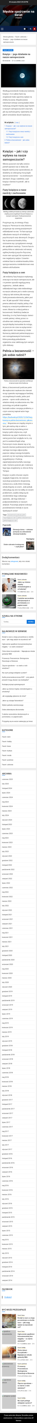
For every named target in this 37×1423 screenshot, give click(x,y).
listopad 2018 (7, 1050)
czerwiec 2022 (7, 888)
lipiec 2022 (6, 883)
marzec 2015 (7, 1249)
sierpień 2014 (7, 1280)
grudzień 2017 (7, 1100)
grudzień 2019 (7, 991)
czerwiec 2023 (7, 833)
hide (17, 123)
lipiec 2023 (6, 829)
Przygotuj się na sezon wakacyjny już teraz (17, 721)
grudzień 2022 (7, 860)
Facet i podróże (7, 760)
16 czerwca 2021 (19, 61)
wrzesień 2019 (7, 1005)
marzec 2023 (7, 847)
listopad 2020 (7, 955)
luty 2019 (5, 1037)
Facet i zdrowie (8, 50)
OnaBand (7, 61)
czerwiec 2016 (7, 1181)
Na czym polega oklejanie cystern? (14, 673)
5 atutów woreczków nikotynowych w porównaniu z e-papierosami (26, 601)
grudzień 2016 (7, 1154)
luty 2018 (5, 1091)
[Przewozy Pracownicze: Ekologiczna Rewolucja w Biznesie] (9, 1369)
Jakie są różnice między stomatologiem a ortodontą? (24, 585)
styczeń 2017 (7, 1149)
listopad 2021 (7, 915)
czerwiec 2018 (7, 1073)
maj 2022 (5, 892)
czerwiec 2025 (7, 779)
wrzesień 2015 (7, 1222)
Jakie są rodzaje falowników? (12, 701)
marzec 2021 (7, 942)
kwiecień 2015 (7, 1244)
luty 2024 (5, 815)
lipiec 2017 (6, 1122)
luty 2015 (5, 1253)
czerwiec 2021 (7, 928)
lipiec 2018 (6, 1068)
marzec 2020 (7, 978)
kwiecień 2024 (7, 806)
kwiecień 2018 (7, 1082)
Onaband (8, 1297)
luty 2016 (5, 1199)
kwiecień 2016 (7, 1190)
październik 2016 (8, 1163)
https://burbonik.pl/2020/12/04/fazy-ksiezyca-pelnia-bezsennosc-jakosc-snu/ (18, 420)
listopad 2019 (7, 996)
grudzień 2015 (7, 1208)
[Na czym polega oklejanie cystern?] (9, 1402)
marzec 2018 (7, 1086)
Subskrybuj (34, 28)
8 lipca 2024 (23, 1391)
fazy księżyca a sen (9, 518)
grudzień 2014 (7, 1262)
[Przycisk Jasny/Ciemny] (26, 29)
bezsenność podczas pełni (16, 515)
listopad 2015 (7, 1213)
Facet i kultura (7, 751)
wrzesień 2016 (7, 1167)
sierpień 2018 (7, 1064)
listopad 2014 (7, 1267)
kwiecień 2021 (7, 937)
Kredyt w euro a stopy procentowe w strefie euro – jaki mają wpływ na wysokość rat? (26, 1322)
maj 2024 (5, 802)
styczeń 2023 (7, 856)
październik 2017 (8, 1109)
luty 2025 (5, 784)
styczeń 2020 (7, 987)
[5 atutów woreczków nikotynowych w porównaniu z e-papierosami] (9, 601)
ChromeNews (19, 1418)
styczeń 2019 (7, 1041)
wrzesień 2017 (7, 1113)
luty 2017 (5, 1145)
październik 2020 (8, 960)
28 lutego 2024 (24, 608)
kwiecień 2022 (7, 897)
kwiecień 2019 (7, 1027)
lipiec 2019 (6, 1014)
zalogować (14, 561)
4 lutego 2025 (24, 1360)
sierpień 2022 (7, 879)
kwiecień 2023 (7, 842)
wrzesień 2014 (7, 1276)
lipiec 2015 (6, 1231)
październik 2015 (8, 1217)
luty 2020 (5, 982)
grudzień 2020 (7, 951)
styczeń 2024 (7, 820)
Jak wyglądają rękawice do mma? (14, 696)
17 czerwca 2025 (25, 1344)
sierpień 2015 (7, 1226)
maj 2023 (5, 838)
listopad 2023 (7, 824)
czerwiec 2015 (7, 1235)
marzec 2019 (7, 1032)
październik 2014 (8, 1271)
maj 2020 (5, 969)
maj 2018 (5, 1077)
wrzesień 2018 (7, 1059)
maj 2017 (5, 1131)
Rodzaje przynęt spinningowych (13, 684)
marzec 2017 (7, 1140)
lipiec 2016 (6, 1176)
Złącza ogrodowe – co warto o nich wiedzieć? (25, 1385)
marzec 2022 (7, 901)
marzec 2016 (7, 1195)
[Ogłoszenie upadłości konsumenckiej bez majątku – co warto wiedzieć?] (9, 1337)
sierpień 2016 (7, 1172)
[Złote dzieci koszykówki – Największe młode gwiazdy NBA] (9, 1353)
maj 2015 (5, 1240)
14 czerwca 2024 (25, 1406)
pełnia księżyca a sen (10, 520)
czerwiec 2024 (7, 797)
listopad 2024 (7, 788)
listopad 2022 (7, 865)
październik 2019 (8, 1000)
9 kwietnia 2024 (24, 592)
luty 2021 (5, 946)
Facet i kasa (6, 746)
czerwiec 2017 (7, 1127)
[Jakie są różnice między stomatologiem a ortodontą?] (9, 585)
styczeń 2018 (7, 1095)
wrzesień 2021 (7, 919)
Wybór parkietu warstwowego (12, 705)
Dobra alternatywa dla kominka (13, 710)
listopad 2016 (7, 1158)
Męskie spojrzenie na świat (18, 13)
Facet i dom (6, 737)
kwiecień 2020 (7, 973)
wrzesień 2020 (7, 964)
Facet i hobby (7, 742)
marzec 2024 (7, 811)
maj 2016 (5, 1186)
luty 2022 (5, 906)
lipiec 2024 (6, 793)
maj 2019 (5, 1023)
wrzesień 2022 (7, 874)
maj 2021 (5, 933)
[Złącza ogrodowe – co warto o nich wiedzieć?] (9, 1386)
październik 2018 (8, 1055)
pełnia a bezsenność (24, 518)
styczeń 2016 (7, 1204)
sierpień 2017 (7, 1118)
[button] (2, 29)
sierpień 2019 (7, 1009)
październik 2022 (8, 869)
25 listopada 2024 (25, 1376)
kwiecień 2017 (7, 1136)
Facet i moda (6, 755)
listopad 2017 (7, 1104)
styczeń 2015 (7, 1258)
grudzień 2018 (7, 1046)
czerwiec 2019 (7, 1018)
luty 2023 (5, 851)
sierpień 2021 (7, 924)
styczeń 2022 (7, 910)
